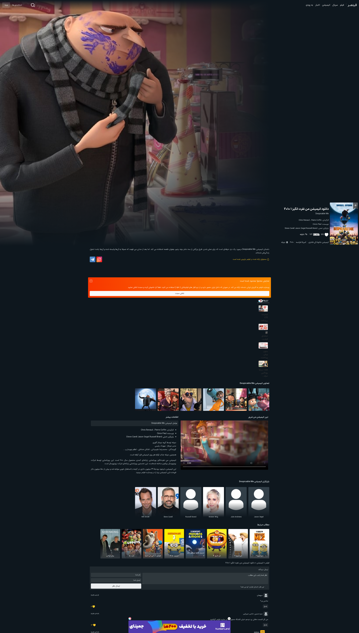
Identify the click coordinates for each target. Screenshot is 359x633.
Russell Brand (311, 228)
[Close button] (229, 618)
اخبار (317, 5)
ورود (6, 5)
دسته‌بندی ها (17, 5)
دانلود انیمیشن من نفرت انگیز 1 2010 (306, 209)
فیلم (342, 5)
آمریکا (304, 242)
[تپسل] (129, 618)
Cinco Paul (317, 224)
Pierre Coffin (316, 220)
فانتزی (310, 242)
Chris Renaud (304, 220)
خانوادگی (317, 242)
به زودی (309, 5)
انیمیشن (326, 5)
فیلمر (267, 562)
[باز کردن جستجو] (32, 5)
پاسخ (265, 606)
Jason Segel (300, 228)
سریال (335, 5)
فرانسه (298, 242)
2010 (292, 242)
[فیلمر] (351, 5)
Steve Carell (289, 228)
